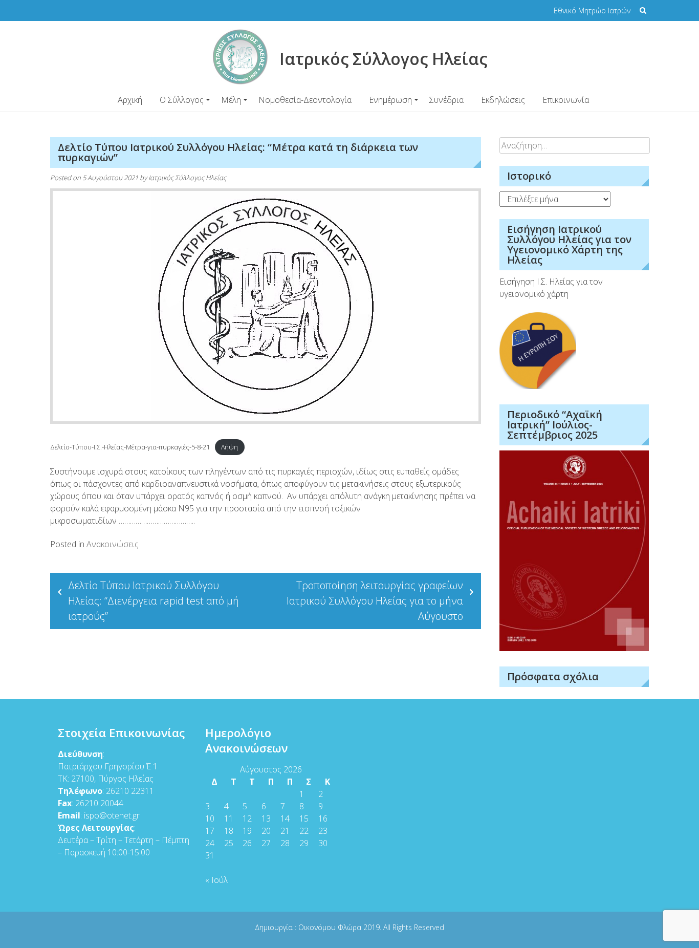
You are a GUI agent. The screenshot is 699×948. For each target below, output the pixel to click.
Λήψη (229, 446)
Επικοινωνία (565, 99)
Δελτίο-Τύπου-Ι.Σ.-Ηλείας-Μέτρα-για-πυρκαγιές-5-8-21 (130, 446)
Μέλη (231, 99)
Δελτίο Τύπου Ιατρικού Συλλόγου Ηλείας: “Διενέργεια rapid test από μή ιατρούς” (153, 600)
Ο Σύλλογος (182, 99)
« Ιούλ (216, 880)
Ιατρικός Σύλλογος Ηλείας (187, 177)
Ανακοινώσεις (112, 544)
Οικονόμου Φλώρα (330, 927)
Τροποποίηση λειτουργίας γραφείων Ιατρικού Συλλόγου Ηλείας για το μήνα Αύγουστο (375, 600)
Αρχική (130, 99)
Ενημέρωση (390, 99)
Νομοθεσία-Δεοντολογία (305, 99)
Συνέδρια (446, 99)
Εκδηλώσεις (503, 99)
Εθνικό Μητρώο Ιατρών (592, 10)
